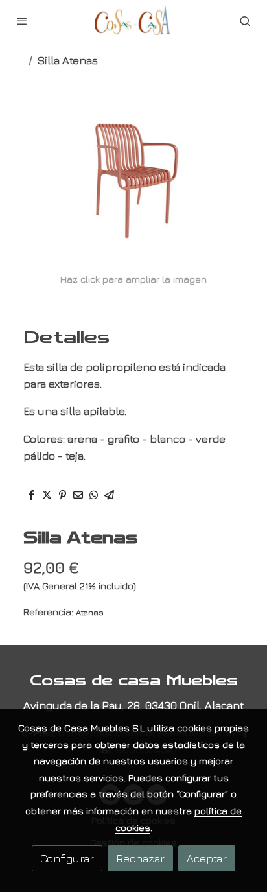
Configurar (67, 858)
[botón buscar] (245, 21)
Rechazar (140, 858)
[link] (133, 20)
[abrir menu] (22, 21)
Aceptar (207, 858)
